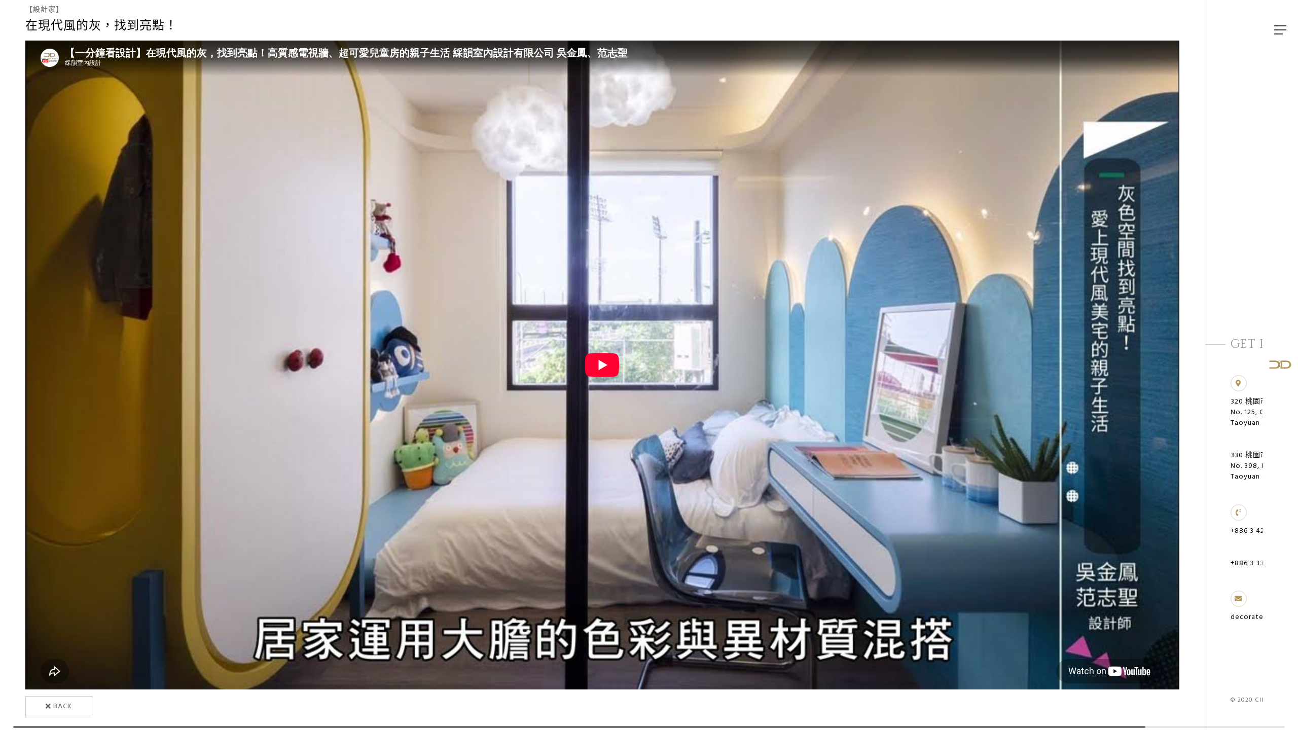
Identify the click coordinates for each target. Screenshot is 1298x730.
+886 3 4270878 (1258, 531)
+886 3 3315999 (1258, 563)
